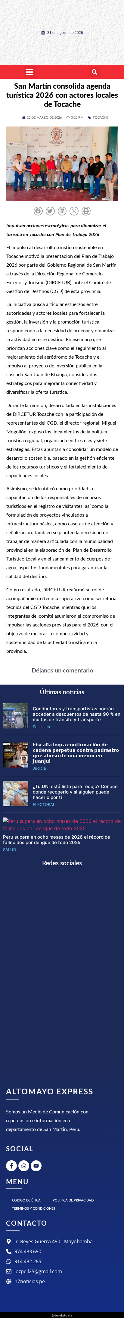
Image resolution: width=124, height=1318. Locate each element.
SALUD (9, 849)
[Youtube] (36, 1165)
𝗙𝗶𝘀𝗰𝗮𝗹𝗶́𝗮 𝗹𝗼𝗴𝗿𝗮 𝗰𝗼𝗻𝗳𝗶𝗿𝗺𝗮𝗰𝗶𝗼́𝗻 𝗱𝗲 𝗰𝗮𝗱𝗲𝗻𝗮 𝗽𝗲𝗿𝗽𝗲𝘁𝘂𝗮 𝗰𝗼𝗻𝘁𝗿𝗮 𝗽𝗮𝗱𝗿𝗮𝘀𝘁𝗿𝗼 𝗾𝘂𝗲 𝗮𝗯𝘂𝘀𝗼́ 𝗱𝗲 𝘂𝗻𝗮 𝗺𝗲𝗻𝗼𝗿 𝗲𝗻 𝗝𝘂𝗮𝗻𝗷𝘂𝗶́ (76, 753)
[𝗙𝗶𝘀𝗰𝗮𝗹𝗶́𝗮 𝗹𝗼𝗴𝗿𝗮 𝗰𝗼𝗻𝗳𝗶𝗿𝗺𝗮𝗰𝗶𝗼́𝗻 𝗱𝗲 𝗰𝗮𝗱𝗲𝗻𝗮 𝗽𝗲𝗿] (15, 766)
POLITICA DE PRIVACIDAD (73, 1200)
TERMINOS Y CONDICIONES (33, 1208)
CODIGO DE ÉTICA (26, 1200)
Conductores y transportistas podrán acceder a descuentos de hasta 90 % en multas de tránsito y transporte (76, 714)
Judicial (40, 768)
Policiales (41, 726)
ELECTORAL (44, 804)
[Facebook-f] (11, 1165)
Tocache (100, 117)
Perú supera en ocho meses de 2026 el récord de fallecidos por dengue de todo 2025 (56, 839)
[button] (95, 72)
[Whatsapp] (23, 1165)
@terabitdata (62, 1315)
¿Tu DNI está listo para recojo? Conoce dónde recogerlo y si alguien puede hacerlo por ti (75, 792)
